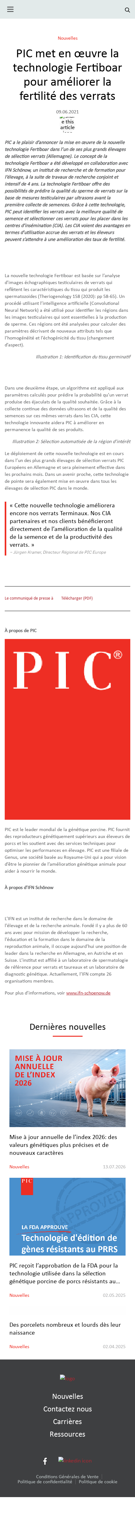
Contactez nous (67, 1409)
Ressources (67, 1434)
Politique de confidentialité (45, 1481)
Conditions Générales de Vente (67, 1476)
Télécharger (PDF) (77, 598)
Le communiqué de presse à (29, 598)
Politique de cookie (98, 1481)
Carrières (67, 1422)
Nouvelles (68, 38)
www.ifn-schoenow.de (88, 992)
